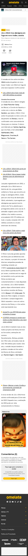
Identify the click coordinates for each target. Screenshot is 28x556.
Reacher (26, 6)
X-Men (15, 6)
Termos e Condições (7, 529)
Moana (8, 293)
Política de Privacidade (8, 534)
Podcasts (9, 6)
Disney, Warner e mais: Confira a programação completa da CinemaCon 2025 (14, 387)
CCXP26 (3, 6)
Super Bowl (20, 268)
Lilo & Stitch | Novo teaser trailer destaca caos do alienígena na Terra (14, 176)
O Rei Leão (18, 293)
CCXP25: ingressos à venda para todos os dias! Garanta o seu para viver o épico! (14, 320)
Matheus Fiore (8, 44)
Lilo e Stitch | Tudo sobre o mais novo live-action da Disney (14, 232)
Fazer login (14, 478)
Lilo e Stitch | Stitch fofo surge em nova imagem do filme (14, 170)
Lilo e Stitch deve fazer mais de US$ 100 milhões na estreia (13, 94)
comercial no (11, 268)
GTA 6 (20, 6)
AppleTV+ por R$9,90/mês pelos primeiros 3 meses (14, 313)
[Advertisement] (14, 58)
